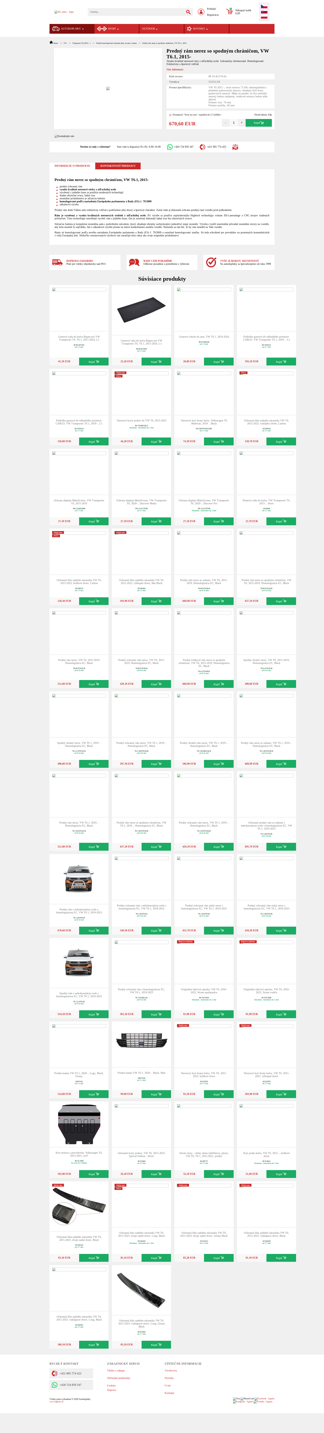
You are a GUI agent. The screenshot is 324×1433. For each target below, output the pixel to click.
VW (65, 43)
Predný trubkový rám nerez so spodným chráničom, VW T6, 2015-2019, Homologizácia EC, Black (204, 663)
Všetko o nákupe (116, 1370)
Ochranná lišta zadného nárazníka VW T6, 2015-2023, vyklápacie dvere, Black (266, 1234)
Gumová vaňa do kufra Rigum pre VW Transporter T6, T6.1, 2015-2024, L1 (141, 342)
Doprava (111, 1390)
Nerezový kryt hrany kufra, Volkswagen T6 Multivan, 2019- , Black (204, 422)
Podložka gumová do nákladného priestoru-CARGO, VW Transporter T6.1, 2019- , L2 (266, 338)
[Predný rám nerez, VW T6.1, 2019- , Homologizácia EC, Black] (79, 793)
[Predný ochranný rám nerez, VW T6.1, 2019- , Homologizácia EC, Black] (142, 714)
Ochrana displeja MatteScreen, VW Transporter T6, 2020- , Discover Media (141, 502)
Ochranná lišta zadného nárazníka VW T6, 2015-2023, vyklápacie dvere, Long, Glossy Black (141, 1323)
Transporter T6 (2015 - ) (81, 43)
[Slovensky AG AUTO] (264, 12)
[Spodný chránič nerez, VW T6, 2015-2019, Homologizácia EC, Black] (266, 631)
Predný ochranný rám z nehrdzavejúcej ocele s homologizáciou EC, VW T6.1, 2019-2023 (141, 907)
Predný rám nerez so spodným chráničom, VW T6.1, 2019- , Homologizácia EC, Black (141, 824)
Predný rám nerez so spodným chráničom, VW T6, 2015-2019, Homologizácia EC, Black (266, 582)
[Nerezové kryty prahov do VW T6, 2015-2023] (142, 391)
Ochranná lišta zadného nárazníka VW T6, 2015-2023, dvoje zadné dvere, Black (79, 1238)
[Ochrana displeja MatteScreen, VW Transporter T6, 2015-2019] (79, 471)
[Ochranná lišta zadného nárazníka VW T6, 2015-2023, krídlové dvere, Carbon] (79, 551)
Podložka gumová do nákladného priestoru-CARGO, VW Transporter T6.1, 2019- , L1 (79, 422)
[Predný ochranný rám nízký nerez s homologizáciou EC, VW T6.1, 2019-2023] (204, 876)
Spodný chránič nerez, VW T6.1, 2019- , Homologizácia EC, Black (79, 744)
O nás (168, 1385)
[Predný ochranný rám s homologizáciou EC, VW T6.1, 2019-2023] (142, 960)
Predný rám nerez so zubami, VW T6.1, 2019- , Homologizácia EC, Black (266, 744)
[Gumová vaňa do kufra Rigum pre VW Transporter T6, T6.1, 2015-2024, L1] (142, 309)
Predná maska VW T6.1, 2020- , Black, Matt (141, 1072)
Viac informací (174, 69)
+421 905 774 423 (216, 146)
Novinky (169, 1378)
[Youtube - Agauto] (263, 1402)
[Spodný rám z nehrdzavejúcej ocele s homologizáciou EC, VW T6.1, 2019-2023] (79, 962)
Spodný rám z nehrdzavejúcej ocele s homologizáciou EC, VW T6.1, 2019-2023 (79, 995)
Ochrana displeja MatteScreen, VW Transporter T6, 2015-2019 (79, 502)
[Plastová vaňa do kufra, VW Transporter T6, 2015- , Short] (266, 471)
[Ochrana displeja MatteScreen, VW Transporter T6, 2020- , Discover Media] (142, 471)
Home (55, 43)
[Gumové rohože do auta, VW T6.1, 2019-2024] (204, 307)
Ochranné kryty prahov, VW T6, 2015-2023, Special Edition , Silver (141, 1155)
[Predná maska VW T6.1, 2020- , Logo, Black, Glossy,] (79, 1044)
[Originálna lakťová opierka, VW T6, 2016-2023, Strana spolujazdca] (204, 960)
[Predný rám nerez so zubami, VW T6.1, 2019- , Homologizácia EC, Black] (266, 714)
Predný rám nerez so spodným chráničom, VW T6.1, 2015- (164, 43)
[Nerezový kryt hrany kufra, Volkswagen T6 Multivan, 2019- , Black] (204, 391)
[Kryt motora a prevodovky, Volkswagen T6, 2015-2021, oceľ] (79, 1124)
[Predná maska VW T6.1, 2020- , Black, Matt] (142, 1044)
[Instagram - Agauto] (243, 1402)
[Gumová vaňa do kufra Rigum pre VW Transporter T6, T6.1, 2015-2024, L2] (79, 307)
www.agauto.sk (56, 1401)
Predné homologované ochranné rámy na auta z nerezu (116, 43)
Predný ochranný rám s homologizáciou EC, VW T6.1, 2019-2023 (141, 991)
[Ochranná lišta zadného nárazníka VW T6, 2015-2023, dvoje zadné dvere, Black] (79, 1206)
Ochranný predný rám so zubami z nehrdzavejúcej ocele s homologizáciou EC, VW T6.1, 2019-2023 (266, 825)
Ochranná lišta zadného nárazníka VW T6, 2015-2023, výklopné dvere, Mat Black (141, 582)
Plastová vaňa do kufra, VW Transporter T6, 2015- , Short (266, 502)
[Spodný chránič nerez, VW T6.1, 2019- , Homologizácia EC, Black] (79, 714)
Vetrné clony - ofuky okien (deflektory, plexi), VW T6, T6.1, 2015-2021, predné (204, 1155)
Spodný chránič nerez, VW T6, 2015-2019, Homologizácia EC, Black (266, 661)
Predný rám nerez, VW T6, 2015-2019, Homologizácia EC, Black (79, 661)
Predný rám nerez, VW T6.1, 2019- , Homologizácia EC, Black (79, 824)
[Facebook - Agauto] (264, 1399)
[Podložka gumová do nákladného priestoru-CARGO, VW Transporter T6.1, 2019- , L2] (266, 307)
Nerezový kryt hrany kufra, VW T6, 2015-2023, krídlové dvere (204, 1075)
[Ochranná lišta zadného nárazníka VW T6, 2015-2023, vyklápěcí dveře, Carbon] (266, 391)
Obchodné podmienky (118, 1378)
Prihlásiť (211, 8)
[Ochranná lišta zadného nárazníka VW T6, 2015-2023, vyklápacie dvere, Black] (266, 1204)
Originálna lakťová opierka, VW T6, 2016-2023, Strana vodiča (267, 991)
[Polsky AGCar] (264, 17)
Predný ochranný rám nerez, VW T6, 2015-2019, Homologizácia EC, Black (141, 661)
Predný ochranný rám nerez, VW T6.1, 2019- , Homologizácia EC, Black (141, 744)
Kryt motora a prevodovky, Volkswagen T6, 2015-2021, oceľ (79, 1154)
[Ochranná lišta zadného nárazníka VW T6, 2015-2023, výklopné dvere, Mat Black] (142, 551)
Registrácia (213, 14)
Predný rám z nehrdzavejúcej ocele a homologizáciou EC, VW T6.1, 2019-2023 (79, 911)
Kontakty (169, 1393)
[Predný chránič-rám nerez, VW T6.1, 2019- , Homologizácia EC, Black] (204, 714)
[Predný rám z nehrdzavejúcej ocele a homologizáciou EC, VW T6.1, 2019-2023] (79, 878)
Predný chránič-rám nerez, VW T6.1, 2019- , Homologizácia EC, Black (204, 744)
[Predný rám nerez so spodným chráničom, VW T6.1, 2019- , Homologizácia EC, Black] (142, 793)
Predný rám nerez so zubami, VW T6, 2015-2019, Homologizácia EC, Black (204, 582)
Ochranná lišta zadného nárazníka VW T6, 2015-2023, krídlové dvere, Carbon (79, 582)
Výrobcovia (171, 1370)
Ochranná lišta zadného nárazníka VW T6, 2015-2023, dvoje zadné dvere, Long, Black (141, 1234)
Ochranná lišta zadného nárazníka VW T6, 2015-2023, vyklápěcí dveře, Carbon (266, 422)
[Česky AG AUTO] (264, 6)
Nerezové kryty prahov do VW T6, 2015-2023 (141, 420)
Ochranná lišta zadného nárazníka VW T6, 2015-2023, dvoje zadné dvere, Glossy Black (204, 1234)
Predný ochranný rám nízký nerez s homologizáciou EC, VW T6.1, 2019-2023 (204, 907)
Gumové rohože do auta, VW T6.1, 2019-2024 (204, 336)
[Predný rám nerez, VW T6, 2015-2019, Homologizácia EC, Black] (79, 631)
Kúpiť (257, 122)
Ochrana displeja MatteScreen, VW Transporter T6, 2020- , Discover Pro (204, 502)
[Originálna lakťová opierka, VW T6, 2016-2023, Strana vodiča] (266, 960)
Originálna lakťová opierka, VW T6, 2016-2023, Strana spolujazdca (204, 991)
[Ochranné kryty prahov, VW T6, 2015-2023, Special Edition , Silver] (142, 1124)
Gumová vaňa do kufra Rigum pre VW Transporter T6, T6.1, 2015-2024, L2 (79, 338)
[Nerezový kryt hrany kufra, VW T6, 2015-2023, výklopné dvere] (266, 1044)
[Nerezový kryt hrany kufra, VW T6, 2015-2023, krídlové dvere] (204, 1044)
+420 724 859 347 (184, 146)
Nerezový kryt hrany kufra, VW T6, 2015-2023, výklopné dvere (266, 1075)
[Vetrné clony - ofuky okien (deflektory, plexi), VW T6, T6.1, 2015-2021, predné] (204, 1124)
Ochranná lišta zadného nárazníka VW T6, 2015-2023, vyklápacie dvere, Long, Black (79, 1318)
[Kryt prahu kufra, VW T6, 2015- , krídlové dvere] (266, 1124)
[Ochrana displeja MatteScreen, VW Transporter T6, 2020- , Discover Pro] (204, 471)
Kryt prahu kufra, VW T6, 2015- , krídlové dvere (266, 1155)
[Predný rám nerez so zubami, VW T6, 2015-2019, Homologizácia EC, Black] (204, 551)
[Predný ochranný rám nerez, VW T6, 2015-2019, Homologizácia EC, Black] (142, 631)
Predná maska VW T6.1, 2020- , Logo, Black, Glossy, (79, 1075)
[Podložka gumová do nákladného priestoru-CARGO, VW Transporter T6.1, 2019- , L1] (79, 391)
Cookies (111, 1385)
